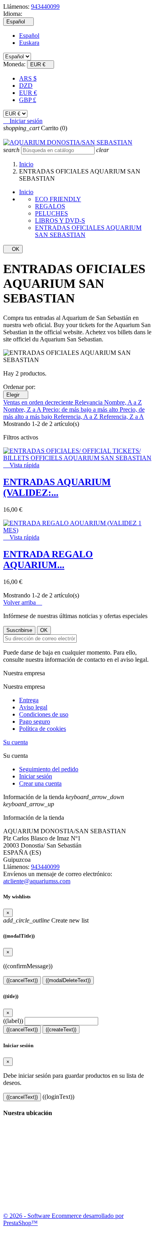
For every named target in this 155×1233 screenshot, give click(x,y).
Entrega (29, 700)
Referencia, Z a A (121, 416)
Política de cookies (42, 728)
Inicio (26, 192)
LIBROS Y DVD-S (60, 220)
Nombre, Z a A (23, 409)
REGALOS (50, 206)
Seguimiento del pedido (48, 769)
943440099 (45, 6)
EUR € (28, 92)
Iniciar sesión (35, 776)
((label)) (13, 1020)
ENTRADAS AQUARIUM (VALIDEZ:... (57, 487)
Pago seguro (34, 721)
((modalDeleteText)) (68, 980)
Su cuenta (15, 742)
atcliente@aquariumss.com (36, 881)
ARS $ (28, 78)
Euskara (29, 42)
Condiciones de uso (43, 714)
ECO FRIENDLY (58, 199)
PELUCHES (51, 213)
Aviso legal (33, 707)
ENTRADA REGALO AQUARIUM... (48, 559)
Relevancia (89, 402)
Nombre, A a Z (123, 402)
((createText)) (61, 1030)
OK (12, 249)
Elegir (15, 395)
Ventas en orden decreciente (39, 402)
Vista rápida (21, 465)
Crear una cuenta (40, 783)
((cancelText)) (22, 980)
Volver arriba (22, 602)
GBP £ (27, 99)
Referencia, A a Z (76, 416)
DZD (26, 85)
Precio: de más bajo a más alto (81, 409)
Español (29, 35)
